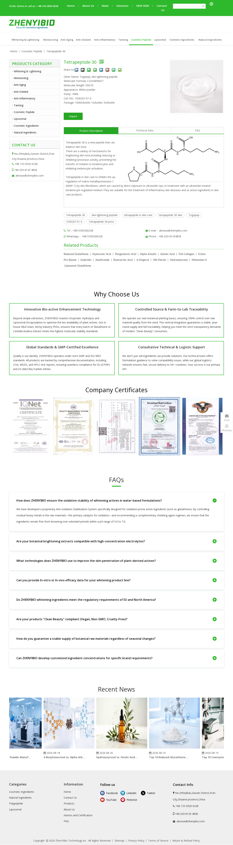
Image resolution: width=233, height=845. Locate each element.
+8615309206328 (92, 236)
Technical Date (144, 130)
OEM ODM (142, 5)
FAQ (197, 130)
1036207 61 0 (74, 221)
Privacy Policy (136, 840)
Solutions (122, 5)
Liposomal (20, 118)
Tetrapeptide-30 (75, 215)
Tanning (18, 105)
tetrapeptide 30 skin (170, 215)
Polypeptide (16, 803)
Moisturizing (21, 78)
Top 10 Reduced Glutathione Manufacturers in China (164, 757)
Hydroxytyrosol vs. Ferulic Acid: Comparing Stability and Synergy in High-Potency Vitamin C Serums (111, 757)
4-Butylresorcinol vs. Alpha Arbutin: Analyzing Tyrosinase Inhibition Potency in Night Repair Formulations (58, 757)
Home (70, 5)
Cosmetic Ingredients (26, 125)
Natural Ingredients (25, 132)
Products (69, 803)
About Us (88, 5)
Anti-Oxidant (21, 91)
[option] (30, 426)
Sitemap (119, 840)
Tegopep (194, 215)
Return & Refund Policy (186, 840)
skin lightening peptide (105, 215)
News (105, 5)
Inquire (73, 116)
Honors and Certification (78, 815)
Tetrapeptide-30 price (101, 221)
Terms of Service (158, 840)
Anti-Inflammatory (24, 98)
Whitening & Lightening (27, 71)
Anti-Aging (20, 84)
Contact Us (70, 797)
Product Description (91, 130)
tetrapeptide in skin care (138, 215)
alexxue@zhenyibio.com (29, 175)
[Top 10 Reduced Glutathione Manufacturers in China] (169, 748)
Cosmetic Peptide (24, 112)
